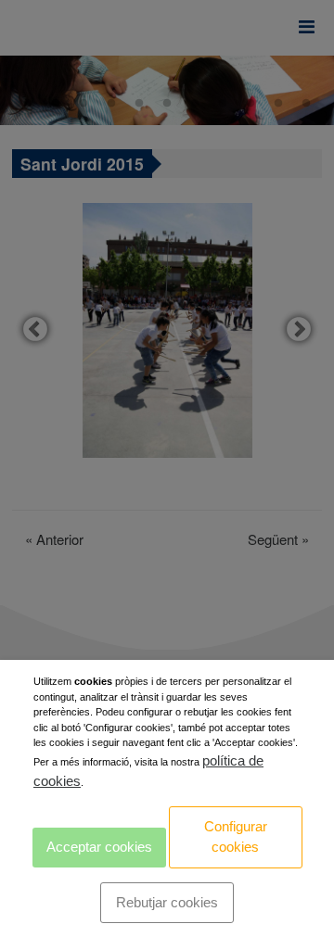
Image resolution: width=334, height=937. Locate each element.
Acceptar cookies (99, 847)
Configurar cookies (235, 836)
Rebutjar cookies (167, 902)
